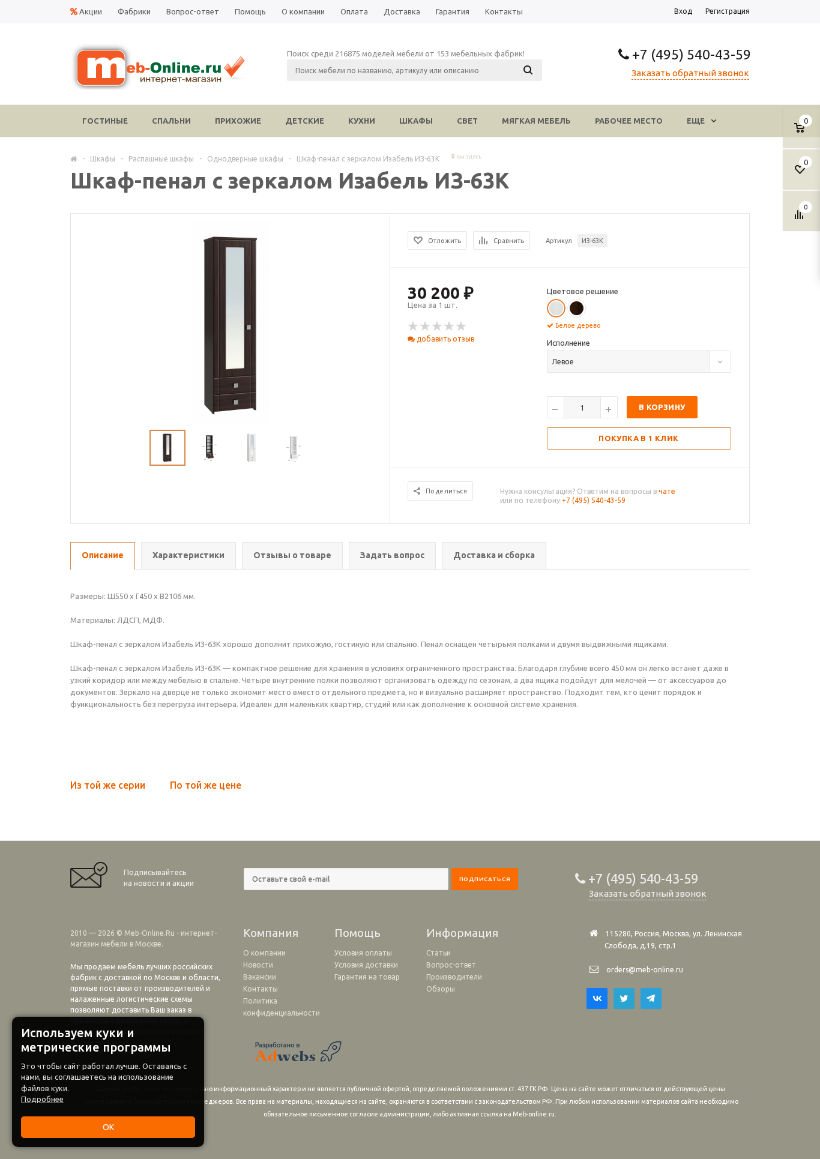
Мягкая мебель (536, 120)
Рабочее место (629, 120)
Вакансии (259, 977)
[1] (414, 327)
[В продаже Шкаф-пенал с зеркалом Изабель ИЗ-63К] (230, 323)
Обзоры (440, 989)
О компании (264, 953)
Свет (467, 120)
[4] (450, 327)
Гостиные (105, 120)
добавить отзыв (444, 339)
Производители (454, 977)
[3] (438, 327)
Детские (304, 120)
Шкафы (416, 120)
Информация (462, 932)
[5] (462, 327)
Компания (270, 932)
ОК (108, 1127)
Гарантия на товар (367, 977)
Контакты (260, 989)
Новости (258, 965)
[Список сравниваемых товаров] (800, 219)
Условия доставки (366, 965)
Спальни (171, 120)
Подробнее (42, 1099)
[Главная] (73, 158)
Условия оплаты (363, 953)
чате (667, 491)
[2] (426, 327)
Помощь (357, 932)
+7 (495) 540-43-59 (690, 54)
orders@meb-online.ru (644, 970)
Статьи (438, 953)
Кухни (361, 120)
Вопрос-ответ (451, 965)
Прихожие (238, 120)
